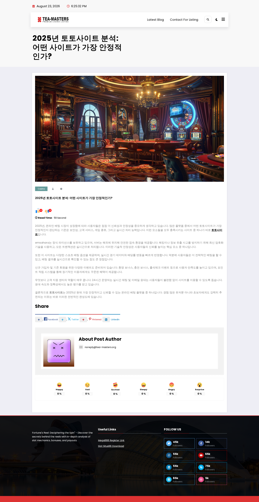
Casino (41, 188)
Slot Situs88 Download (111, 446)
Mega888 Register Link (111, 440)
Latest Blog (155, 20)
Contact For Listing (184, 20)
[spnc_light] (217, 20)
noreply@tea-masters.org (100, 347)
